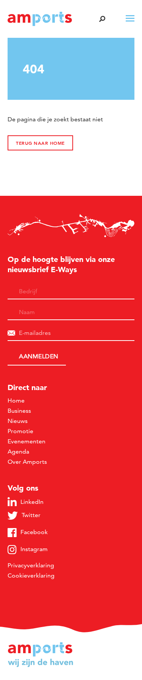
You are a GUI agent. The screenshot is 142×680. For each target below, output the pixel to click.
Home (16, 400)
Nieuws (18, 420)
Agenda (18, 451)
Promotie (20, 431)
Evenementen (26, 441)
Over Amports (27, 461)
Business (19, 410)
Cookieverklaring (31, 575)
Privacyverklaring (31, 565)
